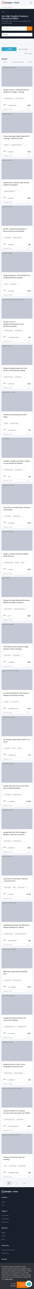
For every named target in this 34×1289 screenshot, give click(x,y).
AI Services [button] (5, 62)
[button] (30, 2)
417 (24, 1183)
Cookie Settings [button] (13, 1285)
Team (3, 1205)
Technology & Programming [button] (17, 62)
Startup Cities (5, 1253)
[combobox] (14, 28)
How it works (5, 1215)
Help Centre (5, 1222)
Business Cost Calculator (8, 1250)
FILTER (10, 49)
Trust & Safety (5, 1219)
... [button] (26, 98)
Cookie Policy (8, 1279)
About (3, 1202)
